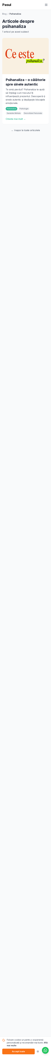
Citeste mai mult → (16, 118)
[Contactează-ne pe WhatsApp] (45, 1050)
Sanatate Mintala (14, 113)
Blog (4, 14)
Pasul (6, 5)
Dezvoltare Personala (33, 113)
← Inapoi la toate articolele (25, 130)
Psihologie (24, 109)
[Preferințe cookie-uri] (37, 1051)
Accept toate (18, 1051)
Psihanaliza (11, 109)
